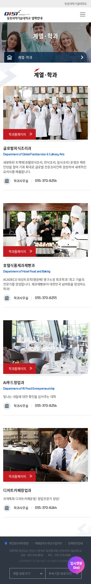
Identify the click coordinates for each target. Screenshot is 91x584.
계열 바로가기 (21, 573)
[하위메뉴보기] (81, 57)
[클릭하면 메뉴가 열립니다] (82, 14)
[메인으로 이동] (9, 57)
